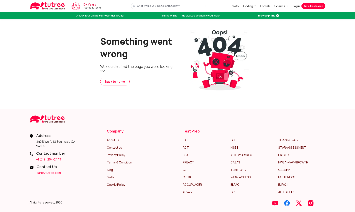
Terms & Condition (119, 162)
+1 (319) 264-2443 (48, 159)
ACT (186, 147)
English (265, 6)
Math (235, 6)
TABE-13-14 (238, 170)
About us (113, 140)
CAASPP (284, 170)
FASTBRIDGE (287, 177)
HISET (235, 147)
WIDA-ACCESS (241, 177)
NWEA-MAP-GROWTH (293, 162)
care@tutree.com (49, 173)
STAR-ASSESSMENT (292, 147)
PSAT (186, 155)
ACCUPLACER (192, 185)
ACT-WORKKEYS (242, 155)
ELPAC (235, 185)
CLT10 (187, 177)
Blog (110, 170)
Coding (248, 6)
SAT (185, 140)
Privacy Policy (116, 155)
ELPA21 (283, 185)
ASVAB (187, 192)
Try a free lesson (313, 6)
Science (279, 6)
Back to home (115, 82)
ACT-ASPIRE (286, 192)
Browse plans (266, 15)
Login (296, 6)
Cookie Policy (116, 185)
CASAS (235, 162)
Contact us (114, 147)
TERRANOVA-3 (288, 140)
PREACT (188, 162)
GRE (233, 192)
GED (233, 140)
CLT (185, 170)
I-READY (283, 155)
